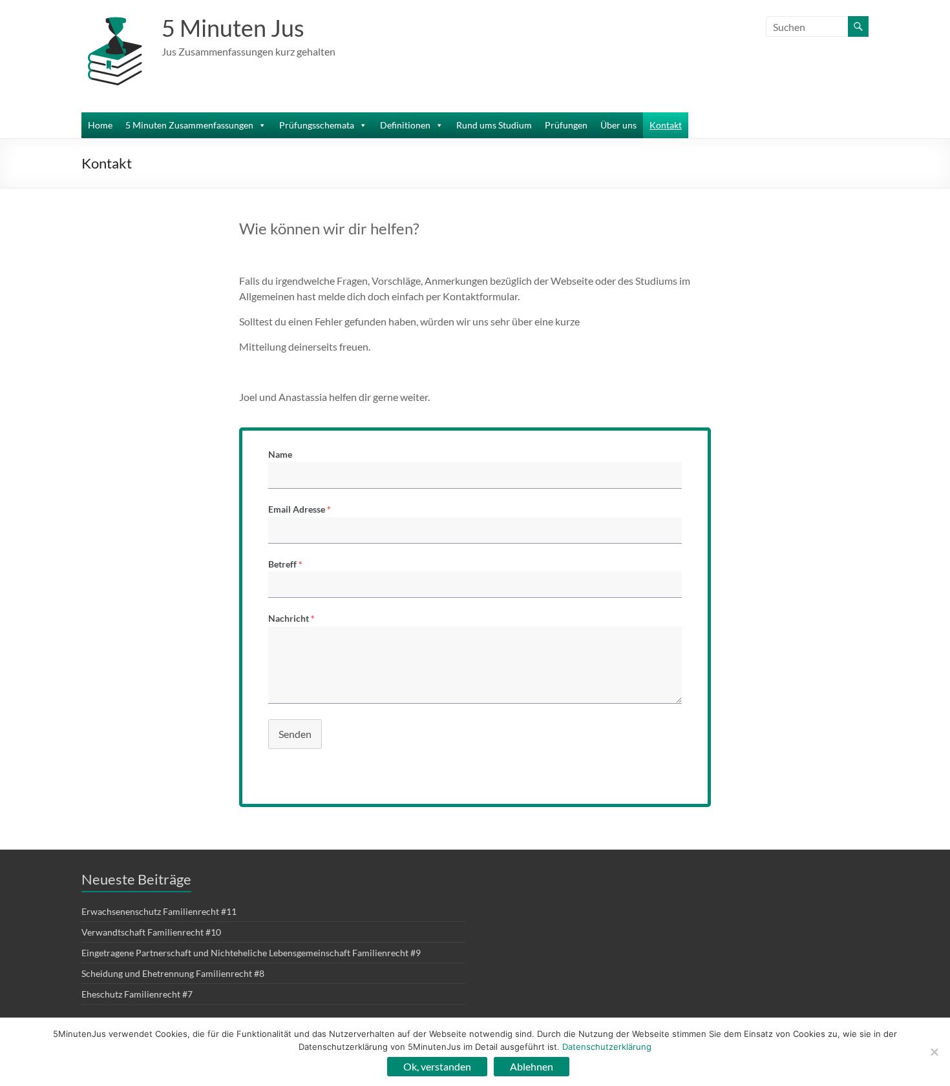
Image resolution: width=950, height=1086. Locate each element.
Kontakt (665, 124)
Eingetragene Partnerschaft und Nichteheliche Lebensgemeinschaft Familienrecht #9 (251, 952)
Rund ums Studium (494, 124)
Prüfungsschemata (316, 124)
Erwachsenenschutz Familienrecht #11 (159, 911)
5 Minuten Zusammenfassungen (189, 124)
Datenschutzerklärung (606, 1046)
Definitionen (405, 124)
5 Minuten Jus (233, 28)
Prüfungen (566, 124)
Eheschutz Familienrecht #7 (137, 994)
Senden (295, 734)
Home (100, 124)
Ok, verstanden (437, 1066)
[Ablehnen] (933, 1051)
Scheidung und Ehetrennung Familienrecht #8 (172, 973)
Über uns (618, 124)
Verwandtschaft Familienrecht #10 (151, 932)
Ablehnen (531, 1066)
